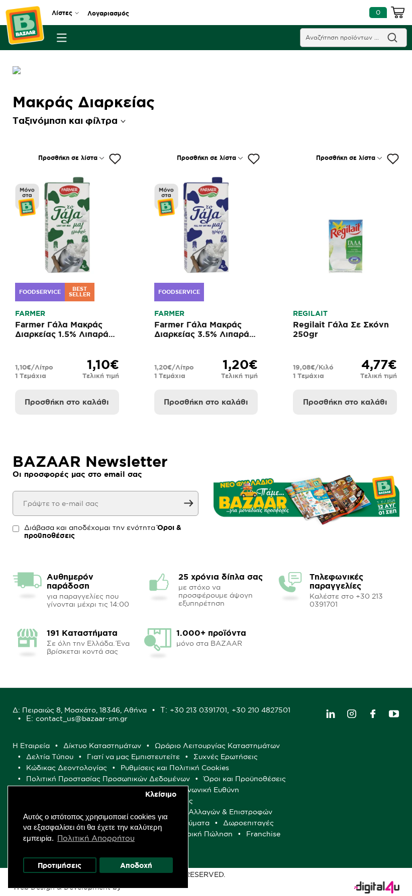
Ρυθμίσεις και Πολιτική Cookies (175, 768)
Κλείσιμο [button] (160, 794)
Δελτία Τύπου (49, 757)
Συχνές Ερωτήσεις (225, 757)
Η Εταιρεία (31, 746)
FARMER (30, 313)
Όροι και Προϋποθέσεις (244, 779)
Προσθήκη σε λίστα (67, 157)
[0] (398, 14)
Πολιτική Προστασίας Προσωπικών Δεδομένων (108, 779)
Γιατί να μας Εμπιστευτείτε (133, 757)
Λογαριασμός (108, 13)
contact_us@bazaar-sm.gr (82, 718)
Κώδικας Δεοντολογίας (66, 768)
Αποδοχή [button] (136, 865)
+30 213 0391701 (198, 710)
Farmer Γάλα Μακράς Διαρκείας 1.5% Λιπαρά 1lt (62, 334)
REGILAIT (310, 313)
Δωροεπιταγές (248, 823)
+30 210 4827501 (261, 710)
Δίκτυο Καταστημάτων (102, 746)
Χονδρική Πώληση (201, 834)
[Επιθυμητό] (115, 159)
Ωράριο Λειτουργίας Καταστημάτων (217, 746)
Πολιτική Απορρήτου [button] (96, 838)
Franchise (263, 834)
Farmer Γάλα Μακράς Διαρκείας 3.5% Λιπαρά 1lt (201, 334)
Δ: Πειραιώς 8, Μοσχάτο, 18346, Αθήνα (80, 710)
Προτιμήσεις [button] (59, 865)
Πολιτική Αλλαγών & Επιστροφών (214, 812)
